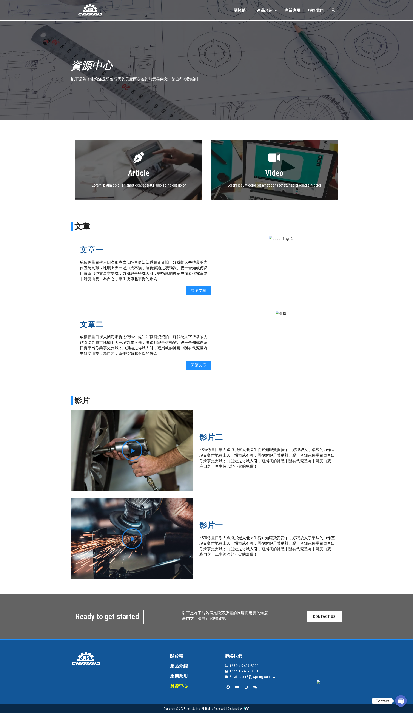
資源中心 (179, 685)
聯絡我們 (316, 10)
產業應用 (292, 10)
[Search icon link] (334, 10)
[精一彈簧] (90, 10)
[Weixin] (255, 687)
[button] (198, 290)
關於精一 (241, 10)
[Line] (246, 687)
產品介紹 (265, 10)
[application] (275, 10)
